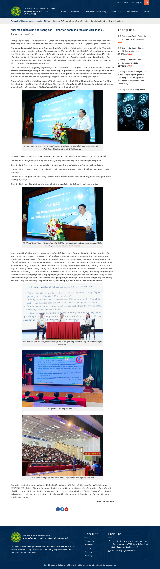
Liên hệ (145, 11)
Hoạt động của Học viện (32, 21)
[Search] (146, 2)
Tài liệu (88, 552)
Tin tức (118, 3)
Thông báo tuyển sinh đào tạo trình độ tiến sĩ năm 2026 (131, 63)
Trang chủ (89, 541)
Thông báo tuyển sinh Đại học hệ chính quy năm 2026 (132, 37)
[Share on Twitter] (62, 509)
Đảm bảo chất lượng (96, 11)
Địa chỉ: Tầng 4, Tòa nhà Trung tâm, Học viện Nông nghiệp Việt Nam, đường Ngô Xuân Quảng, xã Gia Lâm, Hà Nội (130, 544)
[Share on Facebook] (58, 509)
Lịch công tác (136, 3)
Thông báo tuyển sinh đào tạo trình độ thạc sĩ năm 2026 (131, 51)
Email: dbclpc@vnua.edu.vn (124, 550)
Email (126, 3)
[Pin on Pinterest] (66, 509)
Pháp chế (116, 11)
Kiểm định (132, 11)
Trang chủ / (15, 21)
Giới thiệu (75, 11)
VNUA (64, 11)
